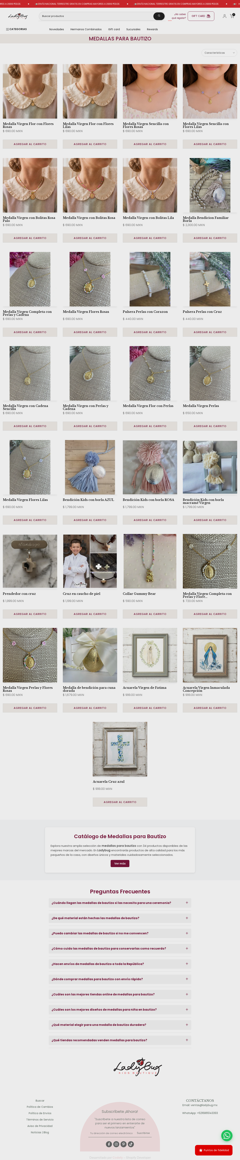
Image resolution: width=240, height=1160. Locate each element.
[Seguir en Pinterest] (123, 1144)
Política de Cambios (40, 1107)
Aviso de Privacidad (39, 1126)
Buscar (40, 1101)
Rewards (152, 29)
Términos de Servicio (40, 1119)
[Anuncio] (143, 4)
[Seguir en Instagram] (116, 1144)
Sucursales (133, 29)
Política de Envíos (40, 1113)
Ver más (120, 863)
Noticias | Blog (40, 1132)
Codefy (118, 1157)
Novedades (56, 29)
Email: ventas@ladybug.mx (200, 1105)
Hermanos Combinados (86, 29)
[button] (120, 903)
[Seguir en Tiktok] (131, 1144)
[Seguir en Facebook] (109, 1144)
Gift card (114, 29)
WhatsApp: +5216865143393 (200, 1113)
